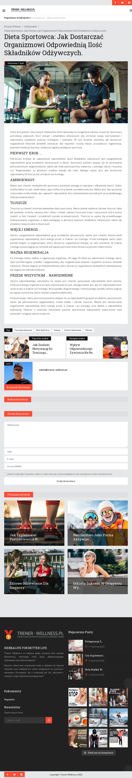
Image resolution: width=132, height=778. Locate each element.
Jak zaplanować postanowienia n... (25, 537)
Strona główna (12, 26)
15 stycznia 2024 (96, 674)
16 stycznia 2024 (96, 660)
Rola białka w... (94, 669)
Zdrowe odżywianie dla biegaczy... (29, 585)
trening (57, 330)
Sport (22, 63)
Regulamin (9, 699)
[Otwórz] (77, 697)
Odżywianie (30, 26)
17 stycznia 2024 (96, 646)
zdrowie (88, 330)
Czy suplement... (95, 655)
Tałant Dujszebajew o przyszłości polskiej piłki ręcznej (51, 18)
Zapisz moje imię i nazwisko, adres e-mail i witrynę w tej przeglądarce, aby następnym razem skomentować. (60, 474)
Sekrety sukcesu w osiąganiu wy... (97, 585)
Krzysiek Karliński (18, 387)
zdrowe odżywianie (72, 330)
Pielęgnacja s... (94, 641)
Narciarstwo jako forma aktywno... (93, 537)
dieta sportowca (43, 330)
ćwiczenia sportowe (23, 330)
